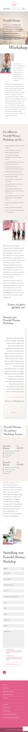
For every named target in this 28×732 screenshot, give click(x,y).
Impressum (6, 707)
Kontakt (5, 698)
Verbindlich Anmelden (12, 664)
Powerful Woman (8, 691)
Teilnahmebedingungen (13, 657)
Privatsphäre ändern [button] (9, 714)
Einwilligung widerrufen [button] (11, 717)
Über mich (6, 688)
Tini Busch (9, 25)
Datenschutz (7, 711)
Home (4, 684)
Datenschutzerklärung (13, 650)
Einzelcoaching (8, 694)
